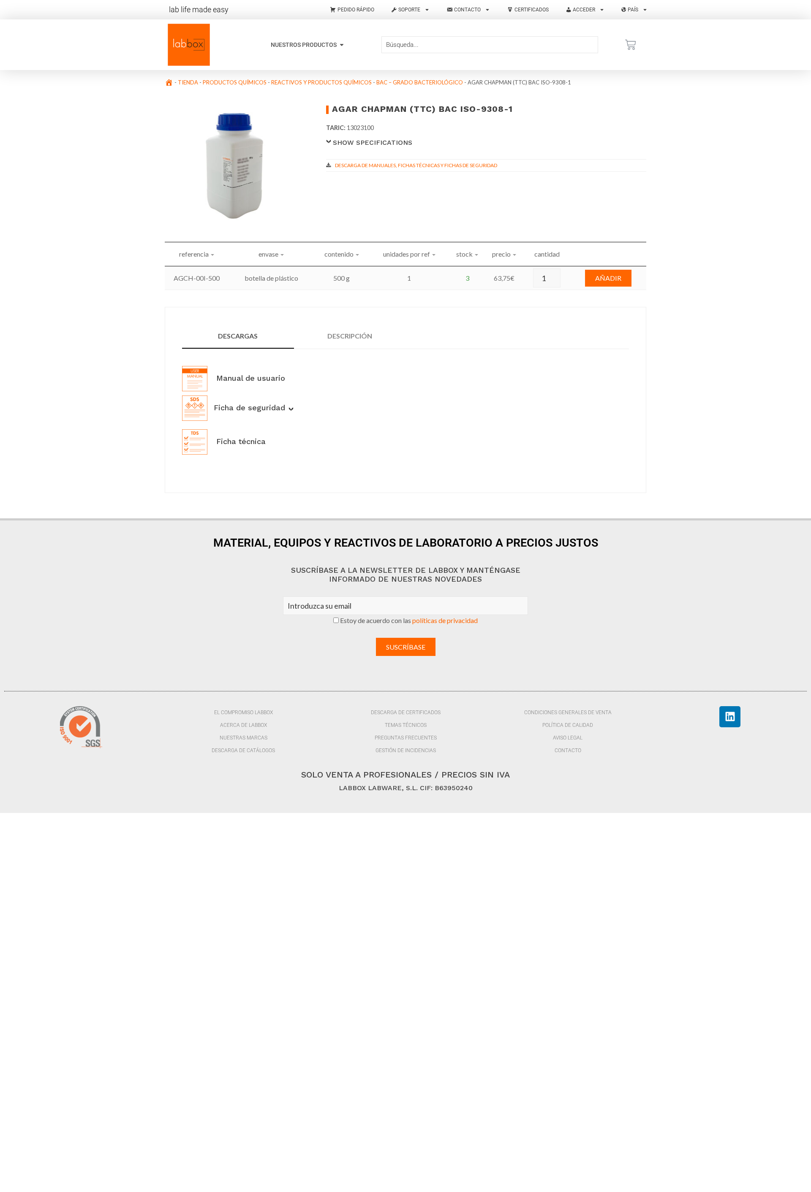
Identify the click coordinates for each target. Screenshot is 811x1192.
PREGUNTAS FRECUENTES (406, 738)
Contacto (568, 750)
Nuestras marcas (243, 738)
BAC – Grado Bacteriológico (419, 82)
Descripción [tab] (349, 336)
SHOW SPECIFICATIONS (372, 142)
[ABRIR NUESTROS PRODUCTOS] (342, 45)
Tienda (188, 82)
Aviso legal (567, 738)
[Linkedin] (729, 716)
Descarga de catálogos (243, 750)
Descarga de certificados (406, 712)
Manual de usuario (249, 378)
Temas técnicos (406, 725)
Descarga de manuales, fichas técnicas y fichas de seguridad (416, 165)
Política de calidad (567, 725)
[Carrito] (630, 44)
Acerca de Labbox (243, 725)
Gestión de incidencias (406, 750)
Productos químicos (235, 82)
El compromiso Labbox (243, 712)
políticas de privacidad (445, 620)
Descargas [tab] (238, 336)
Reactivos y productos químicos (321, 82)
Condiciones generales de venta (568, 712)
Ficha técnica (240, 441)
